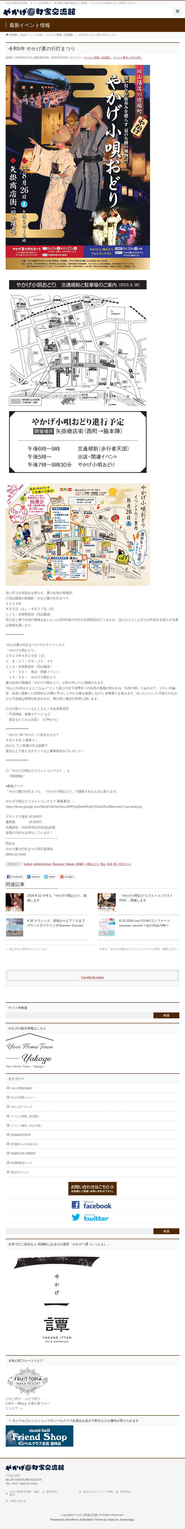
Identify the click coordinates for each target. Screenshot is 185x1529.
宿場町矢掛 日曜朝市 (23, 1153)
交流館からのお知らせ (24, 1144)
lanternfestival (42, 864)
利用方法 (125, 1491)
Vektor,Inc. (113, 1519)
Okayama (58, 864)
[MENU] (177, 11)
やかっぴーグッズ (21, 1106)
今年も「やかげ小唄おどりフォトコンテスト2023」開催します (139, 949)
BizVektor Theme (92, 1519)
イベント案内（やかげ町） (128, 57)
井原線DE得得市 (21, 1134)
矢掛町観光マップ (21, 1163)
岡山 (103, 864)
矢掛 (109, 864)
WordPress (72, 1519)
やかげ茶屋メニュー (23, 1097)
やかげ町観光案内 (21, 1088)
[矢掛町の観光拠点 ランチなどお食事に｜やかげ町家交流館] (39, 13)
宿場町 (80, 864)
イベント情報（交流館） (98, 57)
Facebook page (92, 977)
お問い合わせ (18, 1501)
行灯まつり (124, 864)
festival (28, 864)
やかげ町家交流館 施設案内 (24, 1493)
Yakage (69, 864)
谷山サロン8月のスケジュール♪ (26, 949)
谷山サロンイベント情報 (98, 1491)
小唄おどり (92, 864)
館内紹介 (51, 1491)
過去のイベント (20, 1172)
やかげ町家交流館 (87, 1515)
